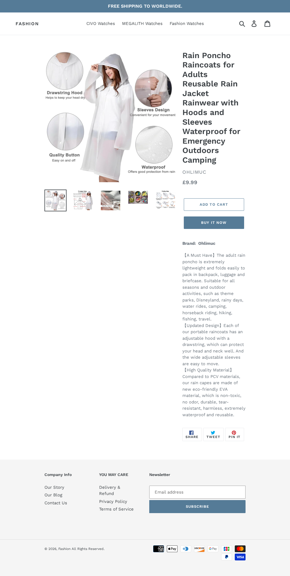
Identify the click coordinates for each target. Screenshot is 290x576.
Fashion (27, 23)
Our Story (54, 487)
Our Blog (53, 495)
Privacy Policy (113, 501)
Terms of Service (116, 509)
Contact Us (55, 502)
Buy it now (213, 222)
